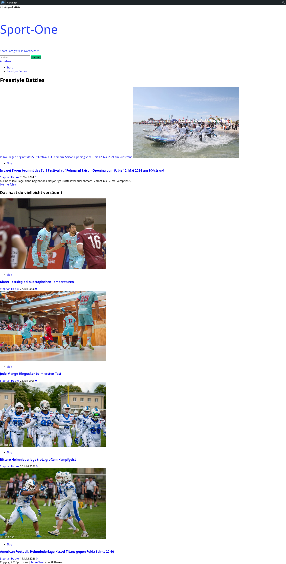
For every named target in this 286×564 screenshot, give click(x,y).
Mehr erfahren (9, 184)
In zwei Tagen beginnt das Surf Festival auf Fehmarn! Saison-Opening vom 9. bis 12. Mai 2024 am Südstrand (66, 157)
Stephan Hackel (10, 177)
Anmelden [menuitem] (12, 2)
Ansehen (5, 61)
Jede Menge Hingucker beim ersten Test (30, 374)
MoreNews (38, 562)
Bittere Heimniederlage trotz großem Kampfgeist (38, 459)
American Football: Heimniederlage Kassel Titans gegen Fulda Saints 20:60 (57, 551)
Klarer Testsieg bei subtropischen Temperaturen (37, 282)
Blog (9, 163)
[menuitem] (3, 2)
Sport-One (29, 29)
